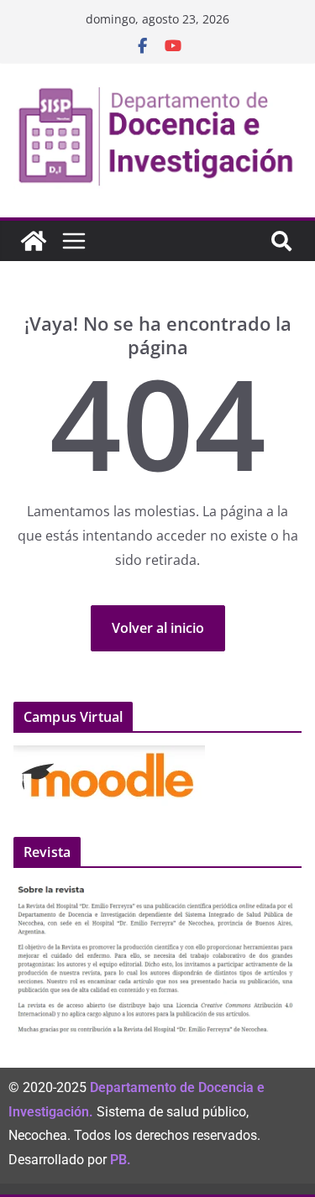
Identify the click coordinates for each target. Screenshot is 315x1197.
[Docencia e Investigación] (33, 241)
